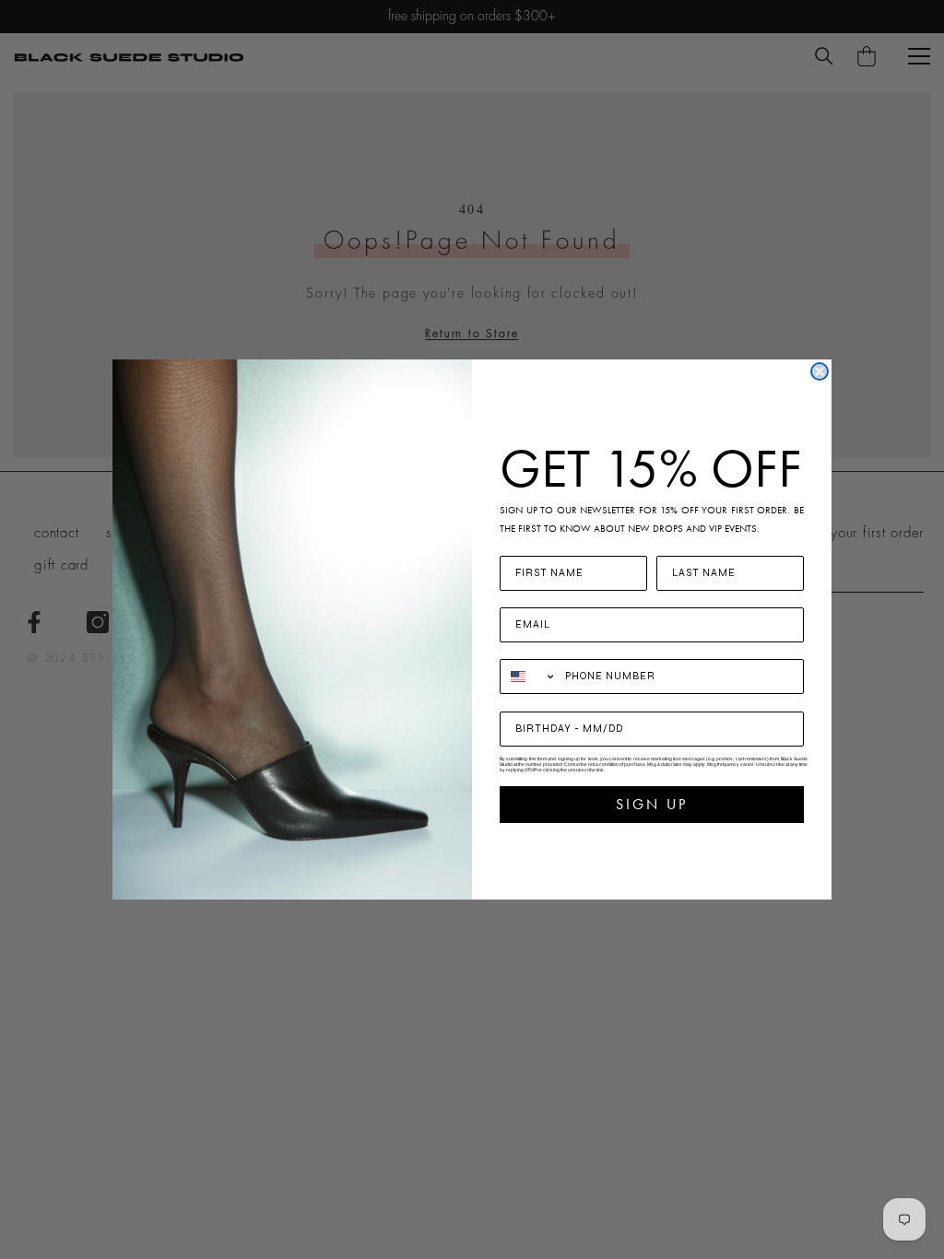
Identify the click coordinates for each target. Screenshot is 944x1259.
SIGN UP (652, 804)
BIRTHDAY (533, 700)
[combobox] (528, 676)
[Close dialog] (819, 371)
